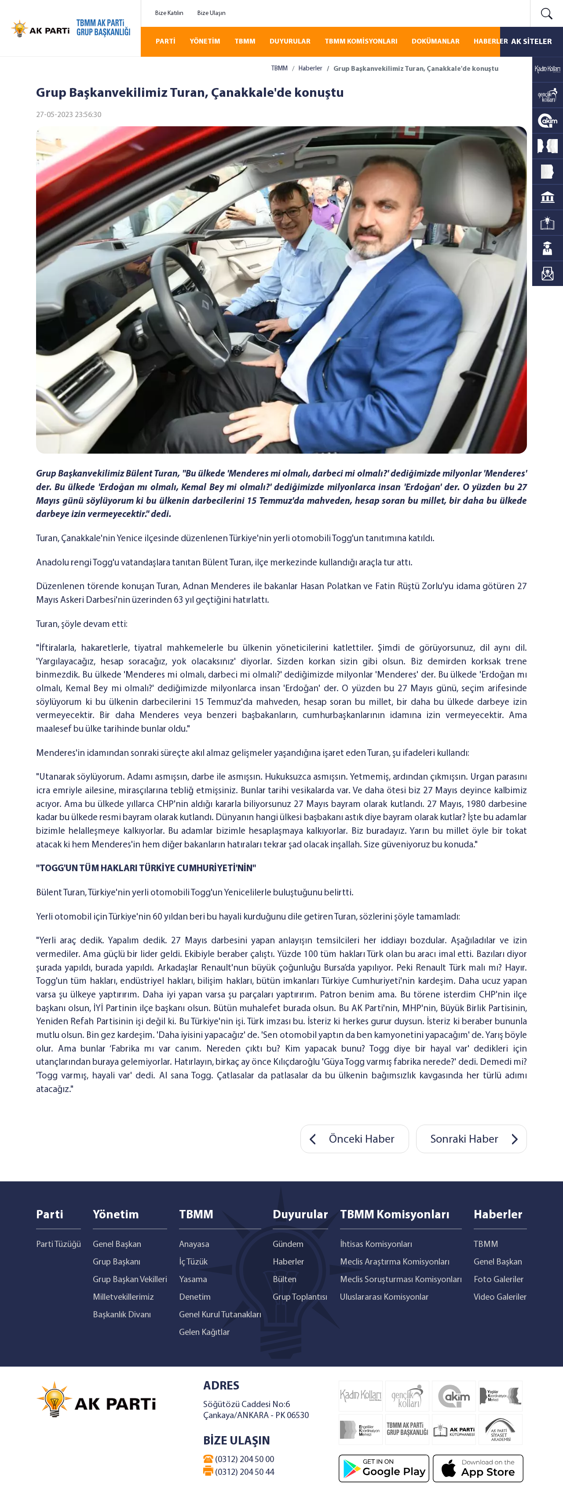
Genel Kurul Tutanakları (220, 1315)
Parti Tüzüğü (58, 1244)
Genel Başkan (117, 1244)
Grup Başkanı (116, 1262)
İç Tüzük (193, 1262)
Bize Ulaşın (211, 13)
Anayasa (194, 1244)
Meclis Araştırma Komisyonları (395, 1262)
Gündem (288, 1244)
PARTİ (165, 41)
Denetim (195, 1297)
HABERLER (491, 41)
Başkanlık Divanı (122, 1315)
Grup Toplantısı (300, 1297)
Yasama (193, 1280)
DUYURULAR (290, 41)
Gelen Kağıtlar (204, 1332)
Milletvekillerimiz (123, 1297)
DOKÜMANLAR (436, 41)
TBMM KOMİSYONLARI (361, 41)
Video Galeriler (500, 1297)
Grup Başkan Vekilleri (130, 1280)
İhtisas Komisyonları (376, 1244)
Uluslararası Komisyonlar (384, 1297)
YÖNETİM (205, 41)
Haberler (310, 69)
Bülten (284, 1280)
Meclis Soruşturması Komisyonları (401, 1280)
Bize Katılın (169, 13)
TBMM (245, 41)
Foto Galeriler (499, 1280)
